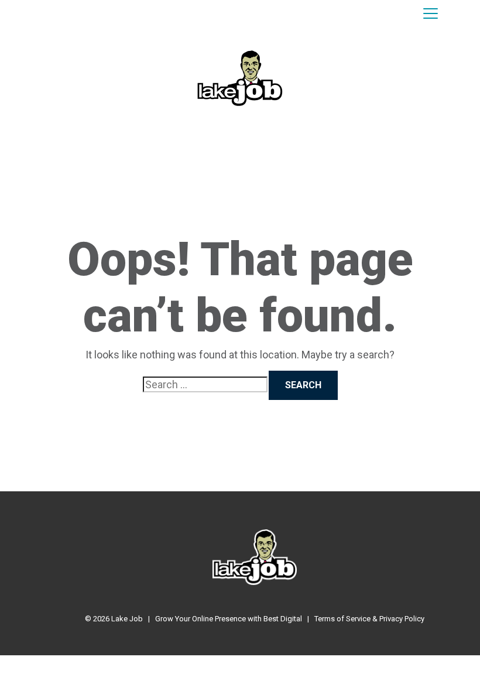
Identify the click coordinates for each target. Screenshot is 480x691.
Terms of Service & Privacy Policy (369, 618)
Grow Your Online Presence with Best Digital (228, 618)
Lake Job (127, 618)
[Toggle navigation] (430, 14)
